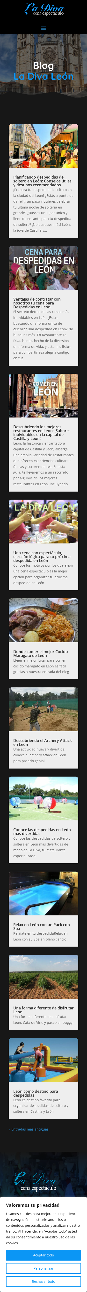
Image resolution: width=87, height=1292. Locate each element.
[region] (43, 1244)
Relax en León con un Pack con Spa (41, 926)
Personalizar (44, 1268)
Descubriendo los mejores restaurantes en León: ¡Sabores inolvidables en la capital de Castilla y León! (42, 432)
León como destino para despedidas (35, 1093)
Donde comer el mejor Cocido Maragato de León (40, 653)
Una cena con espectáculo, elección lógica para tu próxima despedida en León (42, 556)
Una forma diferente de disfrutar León (43, 1010)
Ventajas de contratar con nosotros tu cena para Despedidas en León (37, 303)
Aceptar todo (43, 1255)
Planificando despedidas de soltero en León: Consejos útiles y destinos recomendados (42, 181)
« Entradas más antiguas (29, 1129)
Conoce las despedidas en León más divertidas (42, 831)
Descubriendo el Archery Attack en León (42, 742)
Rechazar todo (43, 1281)
